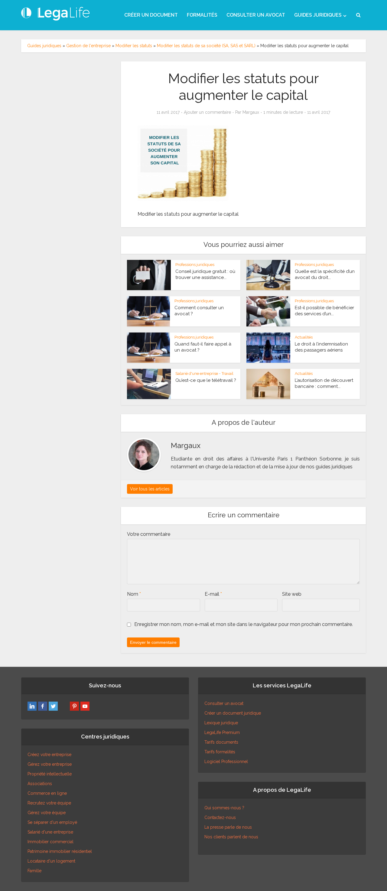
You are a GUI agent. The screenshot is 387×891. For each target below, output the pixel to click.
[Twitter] (53, 706)
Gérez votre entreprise (50, 764)
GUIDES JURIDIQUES (318, 15)
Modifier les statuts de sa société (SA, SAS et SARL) (206, 45)
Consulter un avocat (223, 703)
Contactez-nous (220, 817)
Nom (134, 594)
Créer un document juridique (232, 713)
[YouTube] (84, 706)
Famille (34, 870)
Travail (227, 373)
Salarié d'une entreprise (196, 373)
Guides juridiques (44, 45)
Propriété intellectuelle (50, 773)
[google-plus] (63, 706)
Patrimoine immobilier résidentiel (60, 851)
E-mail (213, 594)
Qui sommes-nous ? (224, 807)
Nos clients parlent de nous (231, 836)
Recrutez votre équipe (49, 803)
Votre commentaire (148, 534)
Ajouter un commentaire (207, 112)
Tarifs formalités (219, 751)
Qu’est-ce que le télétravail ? (205, 380)
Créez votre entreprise (49, 754)
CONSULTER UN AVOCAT (255, 15)
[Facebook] (42, 706)
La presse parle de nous (228, 827)
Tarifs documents (221, 742)
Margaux (250, 112)
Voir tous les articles (150, 488)
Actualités (304, 337)
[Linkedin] (32, 706)
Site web (291, 594)
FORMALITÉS (202, 15)
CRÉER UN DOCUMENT (151, 15)
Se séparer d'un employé (52, 822)
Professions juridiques (194, 264)
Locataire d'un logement (51, 861)
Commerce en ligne (47, 793)
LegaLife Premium (222, 732)
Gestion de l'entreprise (88, 45)
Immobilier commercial (50, 841)
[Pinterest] (74, 706)
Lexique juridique (221, 722)
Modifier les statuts (133, 45)
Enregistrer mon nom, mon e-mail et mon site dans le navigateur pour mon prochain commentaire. (243, 624)
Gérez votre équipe (47, 812)
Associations (40, 783)
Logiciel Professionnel (226, 761)
